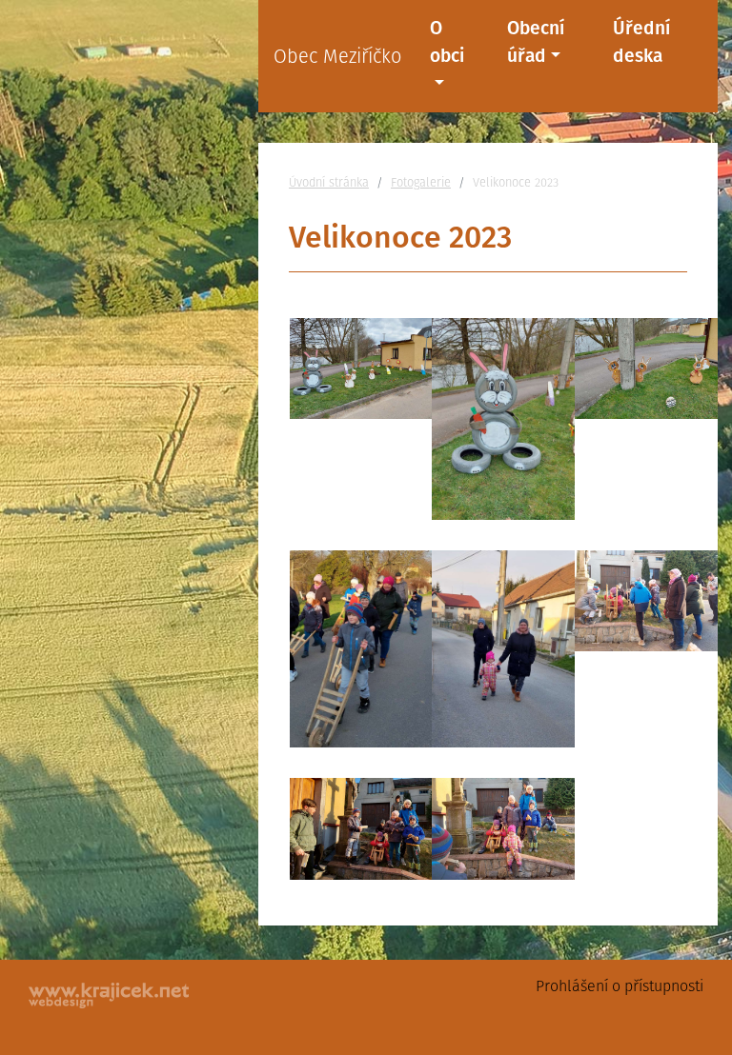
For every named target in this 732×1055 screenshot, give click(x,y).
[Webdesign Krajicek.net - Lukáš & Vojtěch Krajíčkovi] (110, 995)
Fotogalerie (421, 182)
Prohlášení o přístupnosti (619, 986)
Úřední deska (641, 42)
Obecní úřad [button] (535, 42)
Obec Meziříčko (337, 56)
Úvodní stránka (329, 182)
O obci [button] (447, 42)
